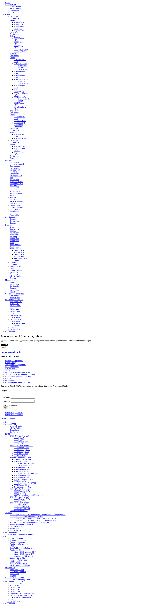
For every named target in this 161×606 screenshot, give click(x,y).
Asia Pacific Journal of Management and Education (16, 200)
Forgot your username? (14, 415)
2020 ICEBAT (15, 310)
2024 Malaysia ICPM (22, 491)
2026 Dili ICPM (20, 146)
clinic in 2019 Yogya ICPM (19, 255)
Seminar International (14, 232)
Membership (10, 280)
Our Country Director (14, 287)
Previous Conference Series (14, 56)
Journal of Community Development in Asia (16, 175)
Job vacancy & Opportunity (15, 365)
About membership (14, 283)
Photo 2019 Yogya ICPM (23, 82)
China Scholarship (14, 228)
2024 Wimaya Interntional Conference (19, 125)
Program (8, 225)
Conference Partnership (14, 294)
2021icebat (9, 371)
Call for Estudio (16, 270)
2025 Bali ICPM (20, 138)
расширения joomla (11, 352)
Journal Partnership (14, 214)
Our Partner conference (14, 300)
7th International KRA (22, 487)
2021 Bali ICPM (20, 97)
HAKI (12, 243)
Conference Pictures (22, 67)
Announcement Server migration (17, 382)
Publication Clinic (16, 249)
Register (13, 292)
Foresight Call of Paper (19, 560)
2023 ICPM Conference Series (14, 34)
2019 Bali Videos (25, 70)
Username (7, 397)
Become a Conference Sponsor (14, 221)
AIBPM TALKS (11, 369)
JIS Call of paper (16, 209)
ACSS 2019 (14, 304)
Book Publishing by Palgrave (16, 246)
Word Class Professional (14, 240)
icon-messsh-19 (16, 302)
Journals (8, 160)
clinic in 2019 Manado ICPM (19, 251)
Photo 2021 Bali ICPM (27, 483)
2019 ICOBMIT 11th (17, 587)
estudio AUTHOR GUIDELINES (17, 373)
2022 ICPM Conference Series (14, 18)
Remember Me (11, 405)
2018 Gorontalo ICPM (22, 467)
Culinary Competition (14, 263)
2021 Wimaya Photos (19, 324)
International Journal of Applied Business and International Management (17, 166)
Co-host (8, 378)
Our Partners (14, 12)
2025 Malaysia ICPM (22, 499)
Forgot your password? (14, 413)
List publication (11, 380)
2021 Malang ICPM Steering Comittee (20, 374)
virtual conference (12, 367)
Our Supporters (11, 217)
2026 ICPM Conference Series (14, 142)
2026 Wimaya (15, 329)
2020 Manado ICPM (22, 475)
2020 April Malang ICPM (23, 479)
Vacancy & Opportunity (14, 273)
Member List (14, 290)
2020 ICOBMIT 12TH (18, 591)
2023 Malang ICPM (21, 448)
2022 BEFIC (19, 30)
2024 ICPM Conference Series (14, 113)
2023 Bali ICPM (20, 52)
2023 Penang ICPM (21, 452)
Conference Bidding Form (15, 297)
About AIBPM (10, 5)
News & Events (16, 7)
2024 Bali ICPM (20, 121)
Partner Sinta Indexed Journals (16, 206)
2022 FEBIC (19, 24)
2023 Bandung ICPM (22, 450)
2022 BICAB (19, 22)
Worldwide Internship (14, 236)
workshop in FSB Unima (23, 556)
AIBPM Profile (15, 9)
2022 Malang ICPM (21, 442)
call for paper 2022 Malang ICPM (18, 376)
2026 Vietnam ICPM (22, 509)
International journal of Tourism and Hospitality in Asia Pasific (16, 183)
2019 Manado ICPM (22, 469)
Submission (14, 211)
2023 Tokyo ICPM (21, 50)
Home (7, 3)
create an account (8, 418)
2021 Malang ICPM (21, 485)
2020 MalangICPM (19, 90)
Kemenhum (14, 10)
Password (6, 401)
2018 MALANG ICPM (22, 460)
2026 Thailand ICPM (22, 507)
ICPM (7, 14)
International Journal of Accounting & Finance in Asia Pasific (16, 191)
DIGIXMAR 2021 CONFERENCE (16, 316)
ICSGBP (13, 327)
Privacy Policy (10, 363)
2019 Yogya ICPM (21, 79)
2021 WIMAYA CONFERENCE (16, 320)
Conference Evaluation (14, 157)
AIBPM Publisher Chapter (20, 566)
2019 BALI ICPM (20, 64)
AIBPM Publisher (12, 331)
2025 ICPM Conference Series (14, 130)
